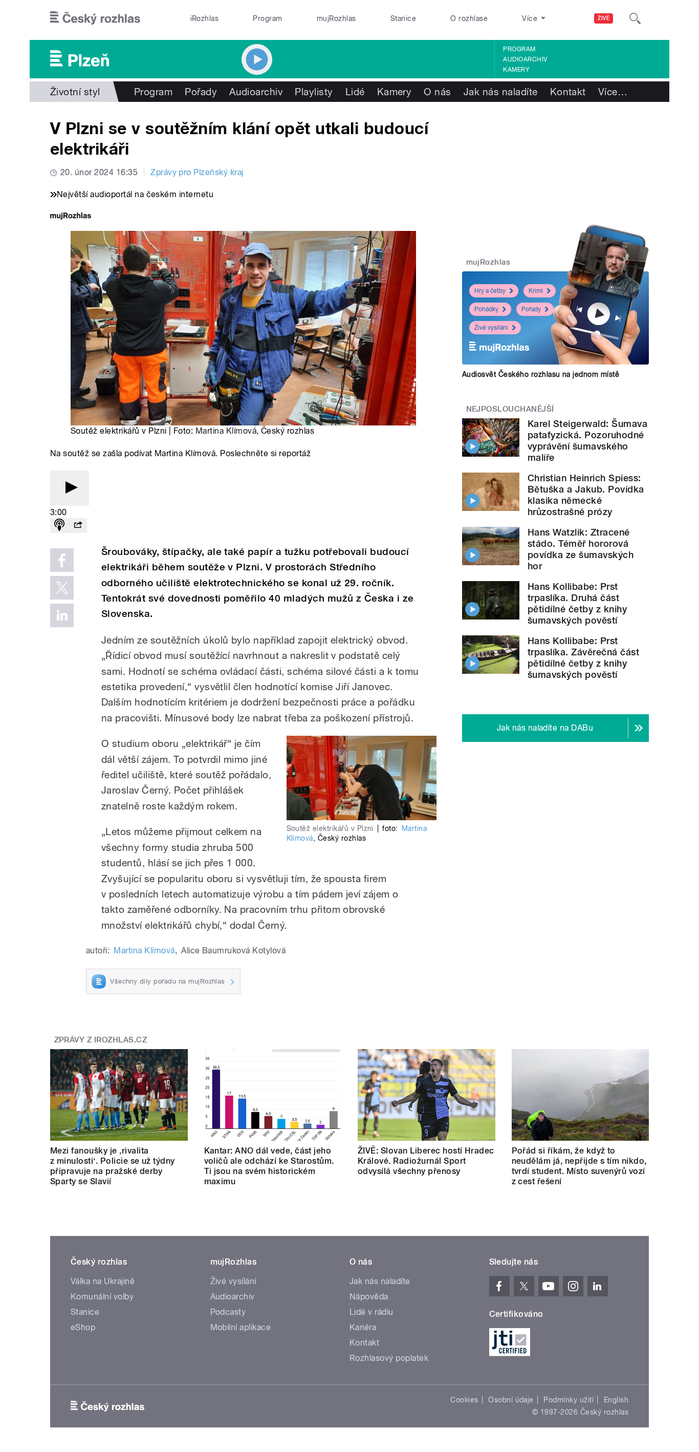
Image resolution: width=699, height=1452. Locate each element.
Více (612, 91)
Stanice (403, 18)
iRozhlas (204, 18)
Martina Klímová (225, 431)
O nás (437, 91)
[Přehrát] (69, 488)
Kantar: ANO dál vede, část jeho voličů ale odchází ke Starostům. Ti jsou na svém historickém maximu (269, 1166)
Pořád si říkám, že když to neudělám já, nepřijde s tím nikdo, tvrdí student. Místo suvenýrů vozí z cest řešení (579, 1166)
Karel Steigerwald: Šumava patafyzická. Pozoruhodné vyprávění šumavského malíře (587, 440)
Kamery (516, 69)
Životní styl (75, 91)
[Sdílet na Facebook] (62, 560)
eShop (83, 1327)
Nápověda (369, 1296)
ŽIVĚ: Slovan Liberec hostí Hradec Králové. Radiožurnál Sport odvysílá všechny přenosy (426, 1161)
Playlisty (314, 91)
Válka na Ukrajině (103, 1281)
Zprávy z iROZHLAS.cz (100, 1039)
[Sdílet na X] (62, 588)
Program (267, 18)
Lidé (355, 91)
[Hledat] (635, 18)
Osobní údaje (511, 1400)
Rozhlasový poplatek (389, 1358)
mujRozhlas (336, 18)
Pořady (201, 91)
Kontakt (568, 91)
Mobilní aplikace (240, 1327)
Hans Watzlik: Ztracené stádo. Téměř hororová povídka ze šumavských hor (581, 549)
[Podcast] (59, 525)
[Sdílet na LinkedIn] (62, 615)
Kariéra (363, 1327)
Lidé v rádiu (372, 1312)
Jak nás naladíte (501, 91)
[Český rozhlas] (95, 18)
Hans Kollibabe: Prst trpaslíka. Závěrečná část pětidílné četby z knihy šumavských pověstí (583, 657)
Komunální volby (102, 1296)
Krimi (536, 290)
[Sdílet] (78, 525)
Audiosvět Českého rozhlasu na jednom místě (540, 374)
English (616, 1400)
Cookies (464, 1400)
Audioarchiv (525, 59)
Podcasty (228, 1312)
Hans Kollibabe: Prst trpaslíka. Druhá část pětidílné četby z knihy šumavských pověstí (577, 603)
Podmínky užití (568, 1400)
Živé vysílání (491, 327)
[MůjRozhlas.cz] (70, 217)
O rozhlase (469, 18)
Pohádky (486, 309)
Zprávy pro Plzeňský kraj (197, 172)
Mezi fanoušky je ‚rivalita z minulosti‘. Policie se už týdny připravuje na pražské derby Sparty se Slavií (112, 1166)
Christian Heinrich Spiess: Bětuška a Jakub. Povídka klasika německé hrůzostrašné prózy (586, 495)
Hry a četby (490, 290)
